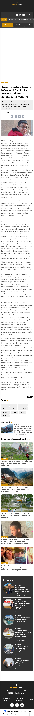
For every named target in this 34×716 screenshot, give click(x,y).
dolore (12, 408)
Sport (29, 24)
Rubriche (24, 19)
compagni (23, 408)
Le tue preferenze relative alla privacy (18, 711)
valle (5, 405)
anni (14, 412)
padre (22, 412)
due (4, 408)
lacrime (5, 412)
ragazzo (23, 405)
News (4, 19)
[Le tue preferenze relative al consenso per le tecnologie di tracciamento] (31, 714)
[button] (12, 705)
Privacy (30, 699)
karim (13, 405)
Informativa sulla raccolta (10, 714)
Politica (18, 24)
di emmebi (10, 113)
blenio (5, 415)
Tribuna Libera (14, 19)
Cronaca (7, 24)
